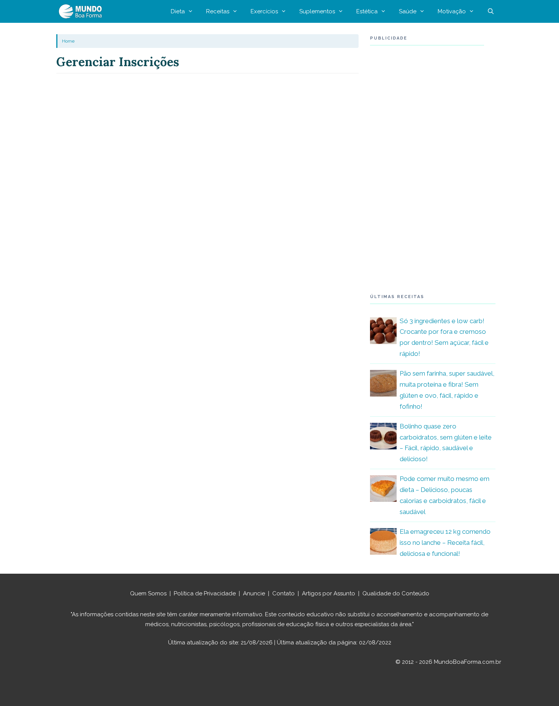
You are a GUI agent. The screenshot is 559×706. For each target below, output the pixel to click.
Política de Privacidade (205, 593)
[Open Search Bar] (491, 11)
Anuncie (254, 593)
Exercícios (264, 11)
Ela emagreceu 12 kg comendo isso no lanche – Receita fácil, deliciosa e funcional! (445, 542)
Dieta (178, 11)
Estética (367, 11)
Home (68, 41)
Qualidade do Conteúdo (395, 593)
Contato (283, 593)
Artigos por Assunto (328, 593)
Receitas (217, 11)
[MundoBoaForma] (82, 11)
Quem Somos (148, 593)
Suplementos (317, 11)
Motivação (452, 11)
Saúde (407, 11)
